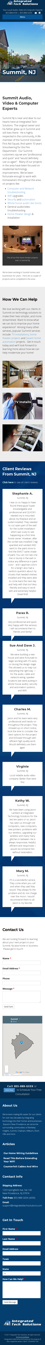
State (5, 1269)
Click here (8, 482)
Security (12, 199)
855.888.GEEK (26, 12)
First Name (9, 1228)
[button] (5, 246)
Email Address (11, 968)
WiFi (10, 196)
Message (8, 988)
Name (6, 958)
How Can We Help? (13, 1279)
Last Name (9, 1238)
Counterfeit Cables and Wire (21, 1166)
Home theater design (19, 214)
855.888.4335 (11, 12)
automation (28, 199)
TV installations (20, 334)
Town (5, 1258)
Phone (6, 978)
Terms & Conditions (22, 1337)
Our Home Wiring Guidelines (21, 1153)
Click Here (9, 1090)
